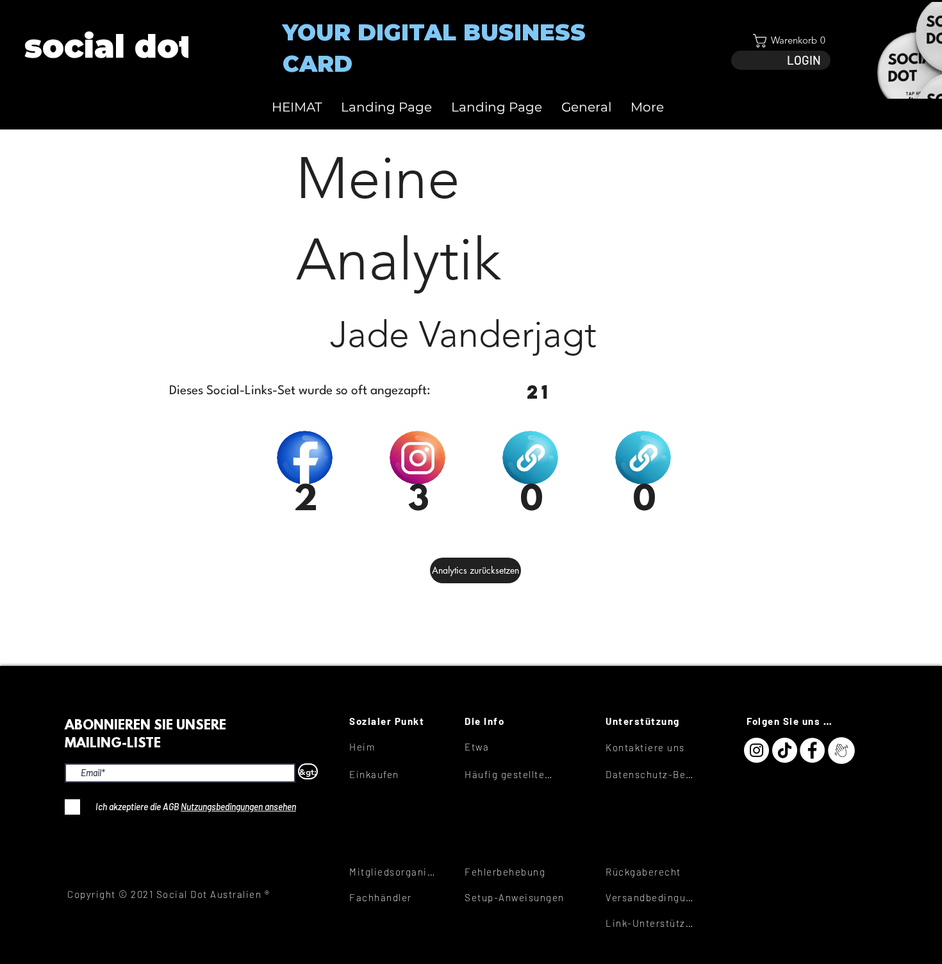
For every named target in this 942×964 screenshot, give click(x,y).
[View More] (108, 46)
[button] (781, 40)
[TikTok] (784, 750)
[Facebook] (812, 750)
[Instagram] (756, 750)
